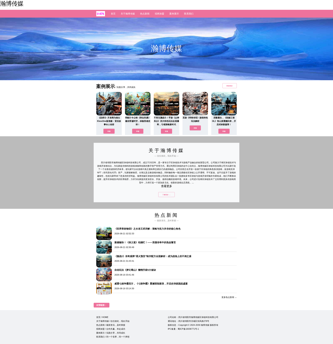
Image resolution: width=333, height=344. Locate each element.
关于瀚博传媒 (128, 13)
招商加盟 (159, 13)
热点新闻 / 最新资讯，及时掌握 (110, 325)
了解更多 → (166, 194)
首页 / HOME (102, 317)
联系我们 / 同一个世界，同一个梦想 (112, 337)
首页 (113, 13)
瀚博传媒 (11, 3)
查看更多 (166, 186)
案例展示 (174, 13)
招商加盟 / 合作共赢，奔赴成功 (110, 329)
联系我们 (189, 13)
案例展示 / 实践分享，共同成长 (110, 333)
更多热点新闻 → (229, 297)
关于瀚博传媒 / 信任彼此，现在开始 (112, 321)
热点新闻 (145, 13)
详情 (109, 131)
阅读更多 (229, 86)
